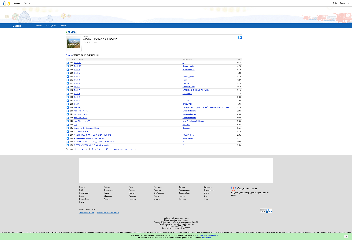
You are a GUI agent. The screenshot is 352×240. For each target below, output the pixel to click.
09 (184, 97)
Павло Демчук (189, 76)
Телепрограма (184, 190)
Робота (107, 187)
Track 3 (77, 73)
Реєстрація (344, 3)
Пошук (131, 187)
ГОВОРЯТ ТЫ (188, 135)
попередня (118, 149)
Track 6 (77, 94)
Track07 (77, 104)
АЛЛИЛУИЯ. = (189, 70)
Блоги (206, 193)
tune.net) (77, 107)
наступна (128, 149)
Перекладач (84, 193)
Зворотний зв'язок (86, 212)
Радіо (81, 202)
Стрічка (63, 26)
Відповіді (182, 199)
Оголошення (109, 190)
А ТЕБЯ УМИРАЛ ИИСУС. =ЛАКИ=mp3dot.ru (92, 145)
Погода (132, 190)
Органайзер (84, 199)
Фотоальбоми (184, 193)
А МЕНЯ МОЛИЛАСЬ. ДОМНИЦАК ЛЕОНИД (92, 135)
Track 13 (77, 66)
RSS (81, 190)
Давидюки (187, 128)
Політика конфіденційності (108, 212)
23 (107, 149)
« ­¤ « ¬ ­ (186, 125)
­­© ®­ (75, 125)
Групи (206, 199)
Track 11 (77, 63)
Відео (81, 196)
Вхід (335, 3)
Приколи (132, 193)
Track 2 (77, 70)
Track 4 (77, 80)
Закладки (207, 187)
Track (185, 80)
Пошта (82, 187)
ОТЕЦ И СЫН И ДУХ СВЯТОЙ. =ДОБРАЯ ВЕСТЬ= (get (206, 107)
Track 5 (77, 87)
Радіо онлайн (247, 188)
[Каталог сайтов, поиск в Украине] (266, 210)
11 (183, 63)
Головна (16, 3)
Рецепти (132, 199)
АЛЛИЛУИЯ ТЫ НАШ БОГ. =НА (196, 90)
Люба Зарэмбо (189, 138)
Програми (158, 187)
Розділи (27, 3)
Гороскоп (157, 190)
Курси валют (209, 190)
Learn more (206, 237)
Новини (182, 196)
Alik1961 (72, 32)
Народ (106, 193)
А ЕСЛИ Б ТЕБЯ (81, 131)
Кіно (205, 196)
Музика (157, 199)
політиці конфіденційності (207, 235)
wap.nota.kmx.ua (80, 111)
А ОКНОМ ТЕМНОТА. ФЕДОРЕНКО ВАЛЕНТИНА (95, 142)
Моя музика (51, 26)
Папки (69, 55)
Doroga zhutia (188, 66)
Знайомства (159, 193)
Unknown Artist (189, 87)
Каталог (182, 187)
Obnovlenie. (187, 94)
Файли (106, 199)
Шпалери (108, 196)
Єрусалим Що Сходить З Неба (86, 128)
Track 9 (77, 97)
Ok (346, 237)
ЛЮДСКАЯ (187, 104)
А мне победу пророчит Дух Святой (89, 138)
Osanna (186, 83)
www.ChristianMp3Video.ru (84, 121)
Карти (156, 196)
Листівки (132, 196)
